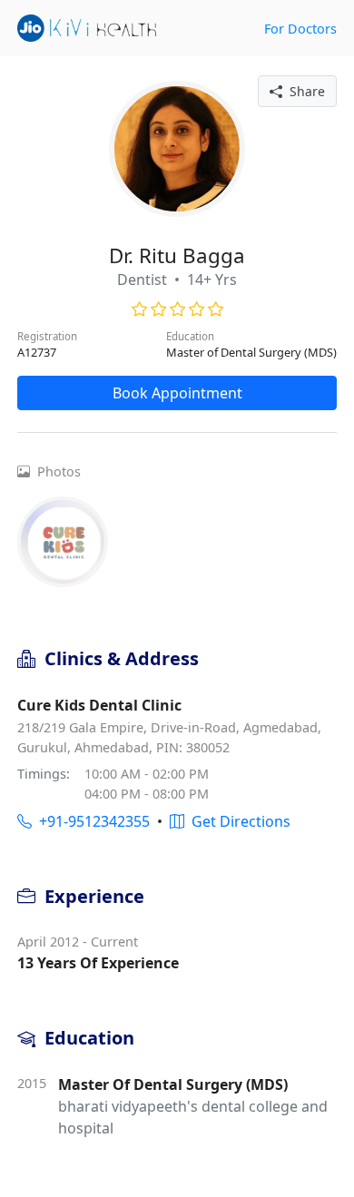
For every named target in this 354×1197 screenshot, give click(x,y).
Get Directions (237, 821)
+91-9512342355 (91, 821)
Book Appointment (177, 393)
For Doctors (300, 28)
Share (303, 91)
